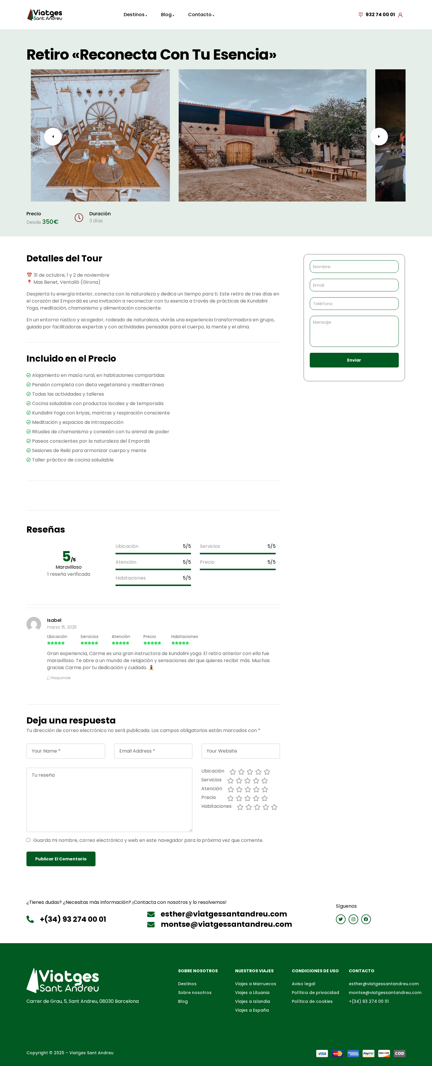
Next (379, 136)
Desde (33, 222)
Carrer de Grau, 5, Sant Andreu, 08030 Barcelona (82, 1001)
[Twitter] (341, 919)
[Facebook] (366, 919)
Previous (53, 136)
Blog (166, 14)
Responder (61, 677)
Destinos (134, 14)
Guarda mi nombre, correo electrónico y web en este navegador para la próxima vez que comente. (148, 840)
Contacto (200, 14)
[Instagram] (353, 919)
